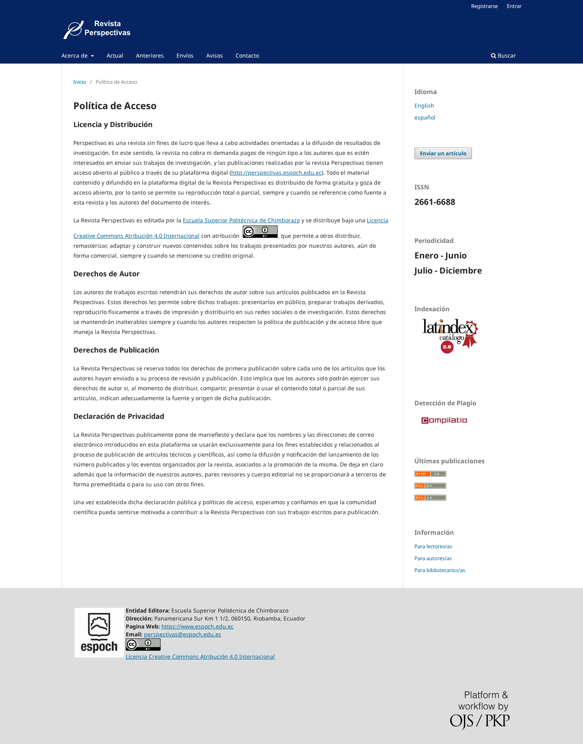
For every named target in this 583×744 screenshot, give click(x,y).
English (424, 105)
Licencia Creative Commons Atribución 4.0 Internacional (200, 656)
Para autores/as (433, 558)
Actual (115, 55)
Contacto (247, 55)
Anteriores (150, 55)
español (424, 117)
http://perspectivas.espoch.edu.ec (276, 172)
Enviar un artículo (443, 153)
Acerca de (75, 55)
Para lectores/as (433, 546)
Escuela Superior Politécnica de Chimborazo (241, 220)
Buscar (506, 55)
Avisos (214, 55)
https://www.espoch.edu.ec (197, 626)
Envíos (185, 55)
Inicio (79, 81)
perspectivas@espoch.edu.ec (182, 634)
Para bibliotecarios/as (439, 570)
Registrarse (484, 6)
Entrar (514, 6)
